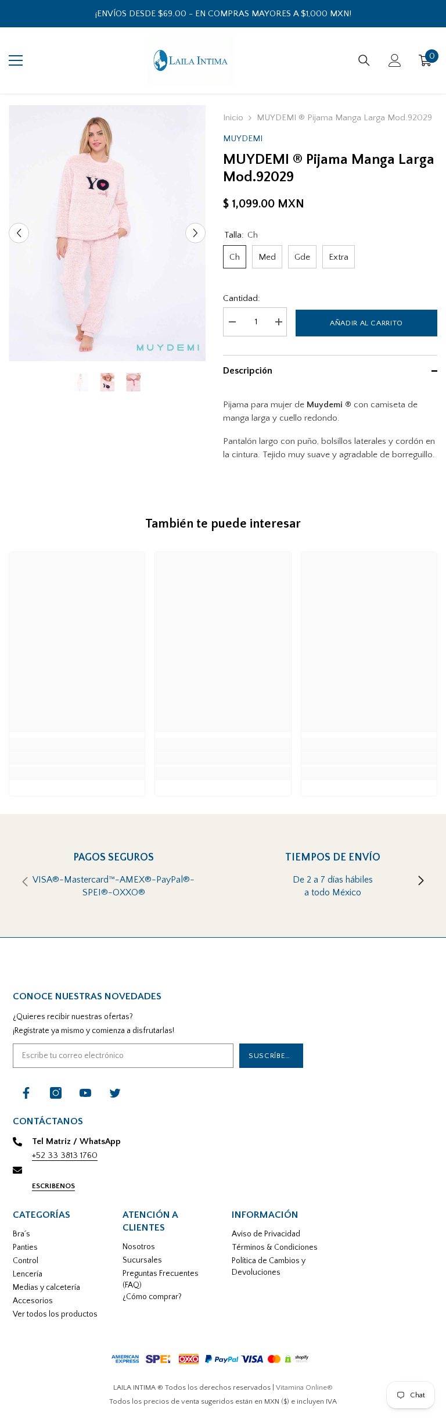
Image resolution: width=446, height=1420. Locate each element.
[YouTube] (85, 1093)
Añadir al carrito (366, 323)
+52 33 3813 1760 (65, 1155)
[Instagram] (55, 1093)
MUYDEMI (242, 139)
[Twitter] (115, 1093)
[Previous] (19, 233)
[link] (77, 759)
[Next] (195, 233)
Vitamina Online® (304, 1387)
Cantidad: (241, 298)
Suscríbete (271, 1056)
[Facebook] (26, 1093)
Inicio (233, 118)
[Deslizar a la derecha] (420, 881)
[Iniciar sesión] (395, 60)
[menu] (16, 60)
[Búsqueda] (364, 60)
